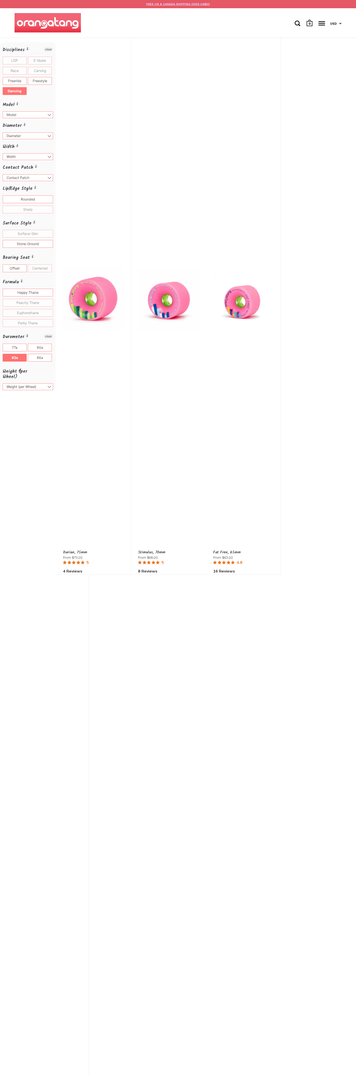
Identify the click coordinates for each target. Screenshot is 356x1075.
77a (14, 347)
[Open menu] (321, 23)
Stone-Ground (28, 244)
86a (40, 358)
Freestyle (40, 81)
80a (40, 347)
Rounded (28, 199)
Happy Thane (28, 292)
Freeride (14, 81)
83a (15, 358)
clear (48, 49)
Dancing (15, 91)
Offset (15, 268)
